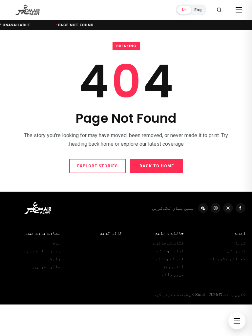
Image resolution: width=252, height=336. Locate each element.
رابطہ (53, 258)
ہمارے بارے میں (43, 250)
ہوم (56, 242)
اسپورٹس (236, 250)
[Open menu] (238, 9)
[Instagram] (215, 208)
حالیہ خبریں (46, 266)
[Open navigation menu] (236, 320)
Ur (184, 10)
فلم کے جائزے (170, 258)
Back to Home (156, 166)
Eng (197, 10)
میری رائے (173, 274)
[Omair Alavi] (27, 10)
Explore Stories (97, 166)
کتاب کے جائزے (168, 242)
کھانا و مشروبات (227, 258)
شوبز (240, 242)
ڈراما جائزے (170, 250)
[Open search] (219, 9)
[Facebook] (240, 208)
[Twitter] (228, 208)
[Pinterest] (203, 208)
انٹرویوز (173, 266)
